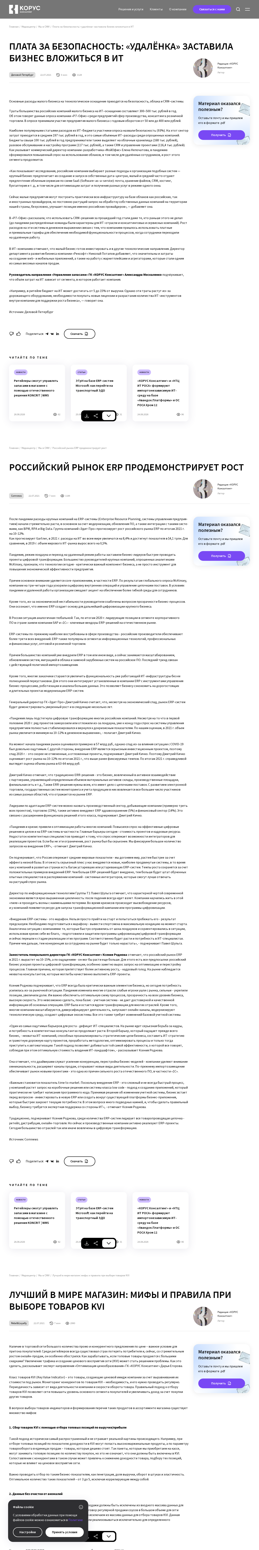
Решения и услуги (130, 9)
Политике (75, 1520)
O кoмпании (177, 9)
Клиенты (156, 9)
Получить (218, 135)
